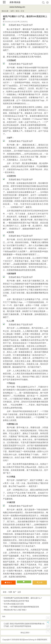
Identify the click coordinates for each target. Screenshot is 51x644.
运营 (19, 592)
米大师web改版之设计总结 (14, 604)
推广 (14, 592)
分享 (40, 582)
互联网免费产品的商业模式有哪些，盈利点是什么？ (23, 598)
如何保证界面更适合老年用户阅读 (16, 601)
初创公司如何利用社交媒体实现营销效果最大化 (27, 624)
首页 (12, 11)
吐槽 (10, 592)
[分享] (48, 622)
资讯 (17, 11)
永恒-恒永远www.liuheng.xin (26, 639)
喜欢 (9, 582)
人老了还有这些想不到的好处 (20, 626)
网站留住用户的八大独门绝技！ (15, 610)
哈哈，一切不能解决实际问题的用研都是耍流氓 (21, 607)
